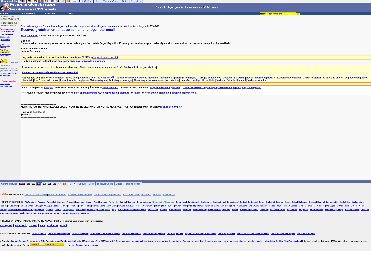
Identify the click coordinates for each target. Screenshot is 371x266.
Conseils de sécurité (93, 241)
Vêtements (84, 213)
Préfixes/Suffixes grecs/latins (140, 67)
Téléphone (24, 213)
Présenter (244, 210)
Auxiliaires (121, 202)
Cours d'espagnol (80, 234)
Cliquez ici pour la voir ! (105, 57)
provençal (190, 93)
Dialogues (302, 202)
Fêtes (88, 206)
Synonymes (330, 210)
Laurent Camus (18, 241)
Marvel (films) (254, 87)
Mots (301, 206)
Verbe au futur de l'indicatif (231, 80)
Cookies (279, 241)
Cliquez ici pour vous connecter (9, 23)
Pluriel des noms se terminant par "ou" (100, 67)
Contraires (252, 202)
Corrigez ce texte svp (209, 77)
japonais (176, 93)
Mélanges (330, 206)
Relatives (274, 210)
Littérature (253, 206)
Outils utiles (276, 234)
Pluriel (121, 210)
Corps (261, 202)
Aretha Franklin (191, 87)
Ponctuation (140, 210)
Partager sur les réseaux (87, 245)
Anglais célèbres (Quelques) (165, 87)
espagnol (110, 93)
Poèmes (163, 210)
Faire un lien (4, 55)
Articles (103, 202)
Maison (272, 206)
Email (63, 225)
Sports (282, 210)
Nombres (12, 210)
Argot (96, 202)
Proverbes (212, 210)
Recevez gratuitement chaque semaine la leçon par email (68, 30)
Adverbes (61, 202)
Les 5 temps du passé (46, 80)
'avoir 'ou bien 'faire (102, 77)
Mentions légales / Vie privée (261, 241)
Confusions (206, 202)
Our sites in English (306, 234)
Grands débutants (126, 206)
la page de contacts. (171, 107)
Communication (144, 202)
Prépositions (224, 210)
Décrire (320, 202)
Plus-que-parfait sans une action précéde (156, 80)
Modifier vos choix (292, 241)
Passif (100, 210)
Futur (81, 206)
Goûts (102, 206)
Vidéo (33, 213)
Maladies (293, 206)
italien (137, 93)
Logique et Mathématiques (92, 80)
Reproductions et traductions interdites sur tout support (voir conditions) (148, 241)
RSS (42, 225)
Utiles (70, 13)
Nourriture (28, 210)
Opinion (49, 210)
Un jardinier (208, 80)
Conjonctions (219, 202)
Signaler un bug (5, 54)
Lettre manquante (239, 206)
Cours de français (30, 26)
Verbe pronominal (258, 80)
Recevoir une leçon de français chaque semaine (69, 26)
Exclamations (358, 202)
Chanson (131, 202)
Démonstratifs (331, 202)
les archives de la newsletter (91, 61)
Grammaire (112, 206)
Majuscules (282, 206)
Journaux (225, 206)
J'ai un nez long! (312, 77)
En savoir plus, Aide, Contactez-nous (43, 241)
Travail (15, 213)
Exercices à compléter (289, 77)
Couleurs (270, 202)
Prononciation (199, 210)
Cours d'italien (96, 234)
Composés (181, 202)
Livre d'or (3, 49)
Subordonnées (316, 210)
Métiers (354, 206)
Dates (294, 202)
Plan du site (4, 50)
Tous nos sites (132, 184)
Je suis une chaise (333, 77)
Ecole (342, 202)
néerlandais (151, 93)
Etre (348, 202)
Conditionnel (193, 202)
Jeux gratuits (5, 84)
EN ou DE (239, 77)
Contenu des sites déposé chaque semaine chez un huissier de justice (214, 241)
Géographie (148, 206)
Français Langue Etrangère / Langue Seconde (39, 206)
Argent (89, 202)
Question (264, 210)
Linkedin (52, 225)
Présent (235, 210)
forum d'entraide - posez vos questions (67, 77)
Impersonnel (181, 206)
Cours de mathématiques (59, 234)
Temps (340, 210)
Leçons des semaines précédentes (117, 26)
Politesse (129, 210)
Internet (200, 206)
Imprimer (3, 47)
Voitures (64, 213)
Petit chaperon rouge (120, 80)
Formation (73, 206)
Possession (153, 210)
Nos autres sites (6, 86)
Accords (41, 202)
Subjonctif (303, 210)
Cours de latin (209, 234)
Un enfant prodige (190, 80)
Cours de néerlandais (131, 234)
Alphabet (71, 202)
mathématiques (91, 93)
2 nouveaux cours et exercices (39, 67)
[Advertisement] (196, 146)
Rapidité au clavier (193, 234)
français (48, 87)
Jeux (91, 184)
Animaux (80, 202)
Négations (39, 210)
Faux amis (13, 206)
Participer (49, 13)
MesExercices (110, 87)
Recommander (5, 52)
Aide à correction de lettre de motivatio (137, 77)
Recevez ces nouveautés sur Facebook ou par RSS (50, 72)
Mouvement (310, 206)
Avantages (5, 40)
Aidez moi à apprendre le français (178, 77)
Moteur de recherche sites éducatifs (253, 234)
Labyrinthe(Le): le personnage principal (223, 87)
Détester (227, 77)
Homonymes (168, 206)
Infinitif (191, 206)
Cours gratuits (9, 184)
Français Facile (29, 35)
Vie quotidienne (45, 213)
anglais (75, 93)
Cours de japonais (175, 234)
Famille (3, 206)
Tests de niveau (352, 210)
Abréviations (30, 202)
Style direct (292, 210)
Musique (321, 206)
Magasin (263, 206)
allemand (124, 93)
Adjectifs (51, 202)
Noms (20, 210)
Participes (80, 210)
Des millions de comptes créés (7, 31)
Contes (243, 202)
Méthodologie (343, 206)
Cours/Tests (29, 13)
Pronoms (187, 210)
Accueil (4, 13)
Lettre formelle (68, 80)
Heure (158, 206)
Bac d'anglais (289, 234)
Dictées (312, 202)
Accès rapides (5, 46)
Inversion (209, 206)
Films (64, 206)
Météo (361, 206)
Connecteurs (232, 202)
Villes (56, 213)
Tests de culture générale (154, 234)
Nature (3, 210)
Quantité (254, 210)
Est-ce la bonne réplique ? (260, 77)
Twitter (33, 225)
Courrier (279, 202)
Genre (95, 206)
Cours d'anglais (39, 234)
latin (164, 93)
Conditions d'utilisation (71, 241)
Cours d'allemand (112, 234)
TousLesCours (105, 184)
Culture (82, 184)
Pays (114, 210)
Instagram (6, 225)
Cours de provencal (226, 234)
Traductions (5, 213)
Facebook (21, 225)
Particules (91, 210)
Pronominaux (175, 210)
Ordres (58, 210)
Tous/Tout (365, 210)
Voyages (74, 213)
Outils (119, 184)
